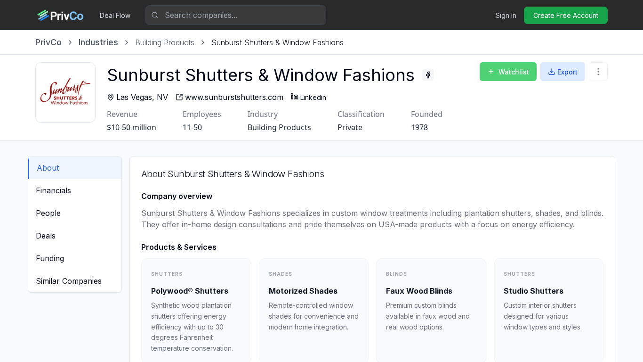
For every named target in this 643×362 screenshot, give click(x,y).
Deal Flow (115, 15)
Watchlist (513, 72)
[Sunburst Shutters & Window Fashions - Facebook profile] (428, 75)
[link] (277, 42)
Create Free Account (565, 15)
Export (567, 72)
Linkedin (313, 97)
